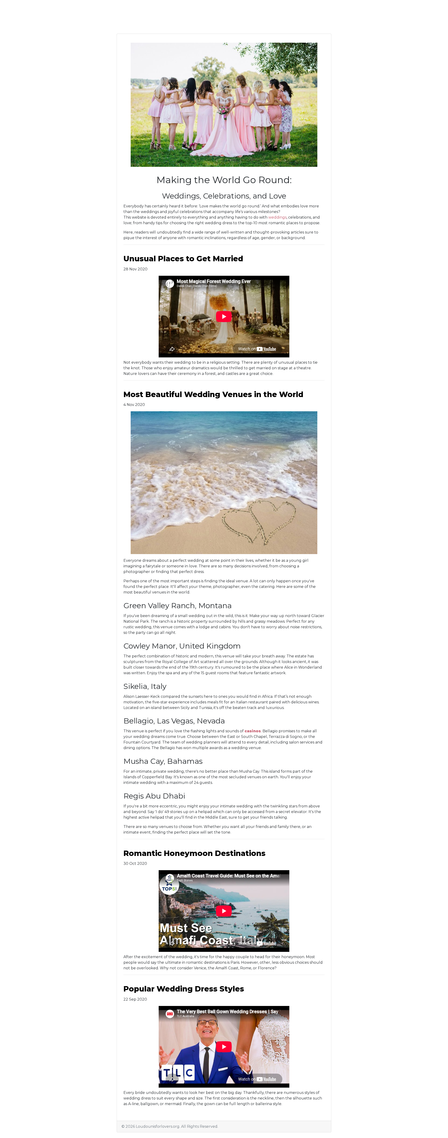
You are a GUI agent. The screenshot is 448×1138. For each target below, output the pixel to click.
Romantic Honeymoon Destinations (194, 853)
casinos (253, 731)
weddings (277, 217)
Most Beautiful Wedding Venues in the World (213, 394)
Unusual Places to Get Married (183, 258)
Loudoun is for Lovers (166, 22)
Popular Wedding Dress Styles (183, 988)
